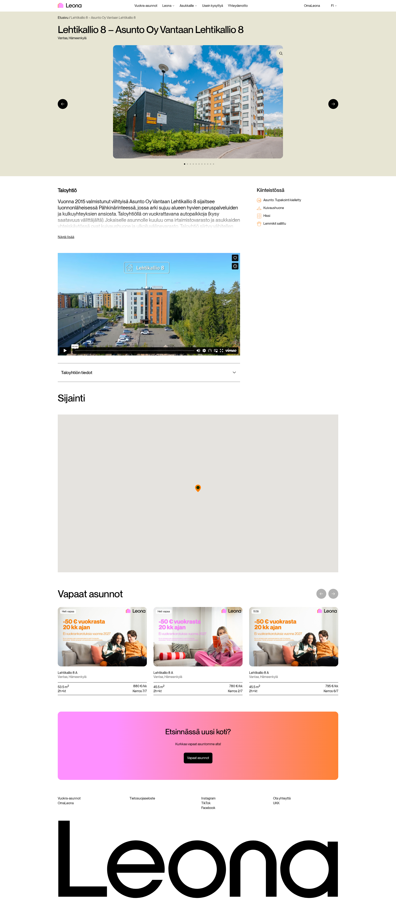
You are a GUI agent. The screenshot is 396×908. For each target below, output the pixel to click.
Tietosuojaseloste (142, 798)
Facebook (208, 808)
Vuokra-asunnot (145, 6)
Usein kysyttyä (212, 6)
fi (334, 6)
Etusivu (63, 18)
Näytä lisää (66, 237)
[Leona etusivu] (69, 6)
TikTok (206, 803)
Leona (166, 6)
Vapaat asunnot (198, 758)
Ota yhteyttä (282, 798)
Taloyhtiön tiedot (76, 372)
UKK (276, 803)
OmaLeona (312, 6)
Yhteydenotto (238, 6)
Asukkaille (187, 6)
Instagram (208, 798)
